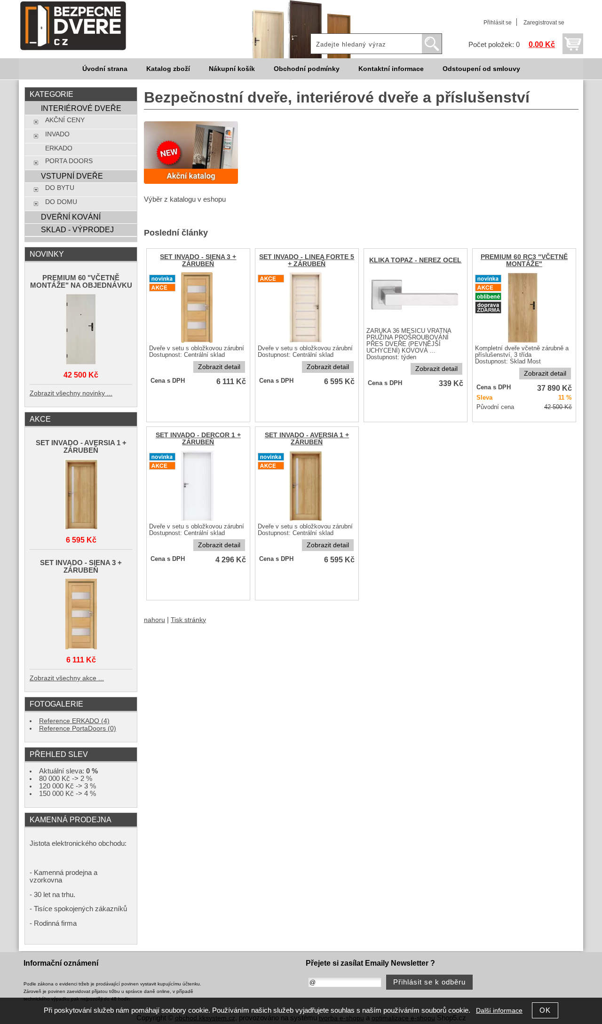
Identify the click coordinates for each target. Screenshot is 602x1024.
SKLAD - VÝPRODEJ (77, 229)
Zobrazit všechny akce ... (67, 678)
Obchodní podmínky (307, 68)
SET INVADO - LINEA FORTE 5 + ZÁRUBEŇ (306, 260)
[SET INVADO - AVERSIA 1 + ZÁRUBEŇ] (307, 520)
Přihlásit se (497, 22)
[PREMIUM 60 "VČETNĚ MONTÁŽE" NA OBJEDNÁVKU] (81, 330)
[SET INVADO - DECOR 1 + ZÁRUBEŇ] (198, 520)
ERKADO (58, 148)
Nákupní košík (232, 68)
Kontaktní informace (391, 68)
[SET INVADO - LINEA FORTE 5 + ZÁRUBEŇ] (306, 342)
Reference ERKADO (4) (74, 721)
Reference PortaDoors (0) (77, 728)
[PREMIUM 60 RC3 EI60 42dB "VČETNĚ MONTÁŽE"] (523, 342)
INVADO (57, 134)
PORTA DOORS (69, 161)
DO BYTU (59, 187)
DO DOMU (61, 201)
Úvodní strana (104, 68)
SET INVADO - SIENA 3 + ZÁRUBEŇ (198, 260)
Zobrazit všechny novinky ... (71, 393)
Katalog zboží (168, 68)
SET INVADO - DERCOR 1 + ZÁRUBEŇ (198, 439)
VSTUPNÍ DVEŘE (72, 176)
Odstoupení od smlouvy (481, 68)
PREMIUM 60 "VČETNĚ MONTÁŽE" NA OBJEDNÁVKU (81, 281)
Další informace (499, 1010)
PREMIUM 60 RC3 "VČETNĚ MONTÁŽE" (524, 260)
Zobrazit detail (219, 366)
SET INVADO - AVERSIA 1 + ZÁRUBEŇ (307, 439)
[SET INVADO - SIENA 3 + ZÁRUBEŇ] (198, 342)
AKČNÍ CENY (65, 120)
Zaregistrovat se (543, 22)
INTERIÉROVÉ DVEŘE (81, 108)
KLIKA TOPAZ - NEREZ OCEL (415, 260)
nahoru (154, 619)
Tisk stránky (188, 619)
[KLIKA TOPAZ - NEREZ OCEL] (415, 324)
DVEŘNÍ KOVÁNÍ (71, 217)
